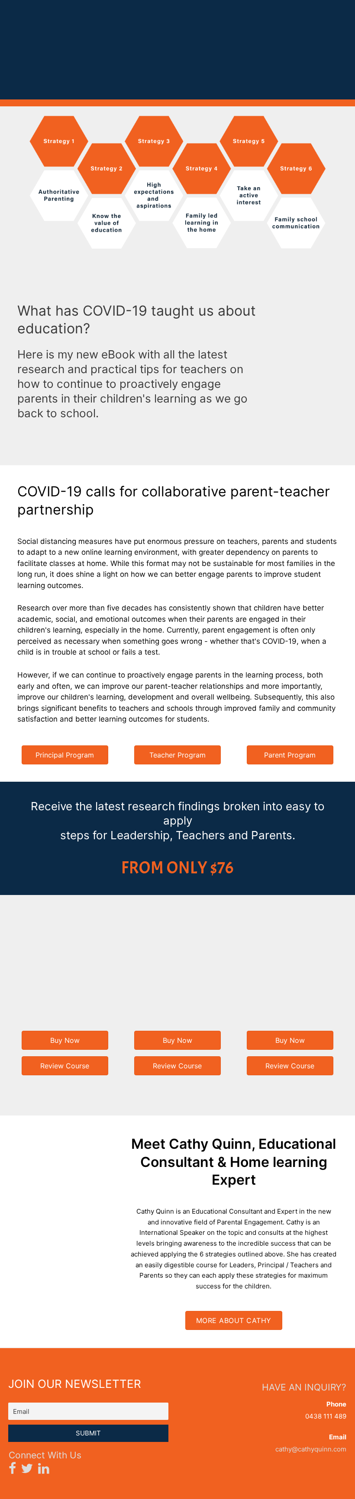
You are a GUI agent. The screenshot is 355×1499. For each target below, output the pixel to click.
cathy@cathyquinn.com (310, 1449)
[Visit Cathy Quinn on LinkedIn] (43, 1471)
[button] (65, 754)
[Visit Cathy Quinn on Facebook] (12, 1471)
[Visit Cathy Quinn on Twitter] (27, 1471)
